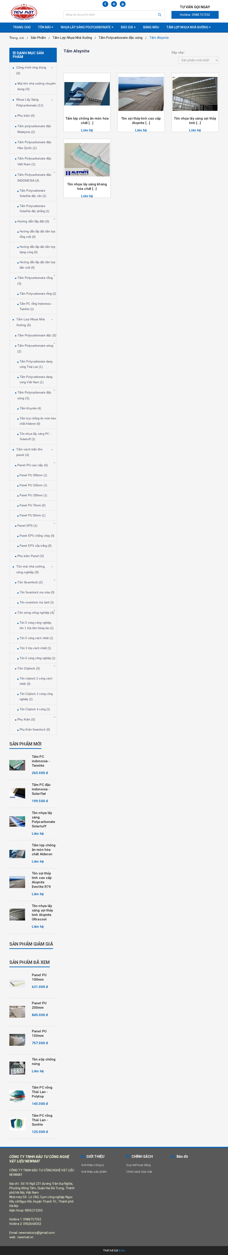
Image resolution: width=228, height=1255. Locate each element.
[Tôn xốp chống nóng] (17, 1068)
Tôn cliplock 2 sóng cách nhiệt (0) (36, 681)
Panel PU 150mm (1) (33, 485)
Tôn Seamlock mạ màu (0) (37, 592)
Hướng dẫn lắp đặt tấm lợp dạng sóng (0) (37, 249)
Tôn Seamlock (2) (30, 582)
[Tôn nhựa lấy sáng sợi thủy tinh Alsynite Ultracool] (17, 915)
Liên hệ (18, 37)
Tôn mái (44, 27)
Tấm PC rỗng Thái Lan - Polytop (42, 1091)
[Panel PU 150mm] (17, 1040)
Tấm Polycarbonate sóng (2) (35, 348)
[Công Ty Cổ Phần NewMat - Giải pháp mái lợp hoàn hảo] (33, 11)
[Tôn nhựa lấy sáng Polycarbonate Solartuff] (17, 822)
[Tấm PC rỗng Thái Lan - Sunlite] (17, 1124)
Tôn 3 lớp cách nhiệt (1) (35, 648)
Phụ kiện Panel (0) (30, 556)
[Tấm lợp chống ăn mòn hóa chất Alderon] (17, 854)
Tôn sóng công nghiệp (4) (35, 612)
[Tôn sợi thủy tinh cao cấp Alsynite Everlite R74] (17, 882)
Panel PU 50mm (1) (32, 515)
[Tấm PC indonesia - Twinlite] (17, 765)
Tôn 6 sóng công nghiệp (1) (37, 658)
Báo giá (127, 27)
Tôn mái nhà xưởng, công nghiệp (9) (30, 569)
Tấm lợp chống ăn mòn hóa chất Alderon (43, 849)
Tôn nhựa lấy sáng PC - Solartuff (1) (35, 436)
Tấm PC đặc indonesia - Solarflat (41, 789)
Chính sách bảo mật (139, 1171)
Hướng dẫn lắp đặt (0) (33, 221)
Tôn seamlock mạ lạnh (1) (37, 602)
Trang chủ (22, 27)
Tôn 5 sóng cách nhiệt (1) (36, 638)
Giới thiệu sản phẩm (94, 1171)
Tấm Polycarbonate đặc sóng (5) (34, 395)
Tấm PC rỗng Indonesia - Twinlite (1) (36, 306)
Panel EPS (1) (27, 525)
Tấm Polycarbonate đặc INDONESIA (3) (34, 177)
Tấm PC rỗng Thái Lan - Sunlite (42, 1120)
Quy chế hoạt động (138, 1165)
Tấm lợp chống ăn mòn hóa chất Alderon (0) (38, 421)
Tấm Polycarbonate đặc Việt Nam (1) (34, 161)
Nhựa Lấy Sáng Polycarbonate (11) (29, 102)
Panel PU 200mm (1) (33, 475)
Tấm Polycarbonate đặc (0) (37, 335)
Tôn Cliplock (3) (28, 668)
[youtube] (123, 4)
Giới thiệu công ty (92, 1165)
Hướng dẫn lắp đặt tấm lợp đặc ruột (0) (37, 265)
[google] (114, 4)
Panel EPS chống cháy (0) (37, 535)
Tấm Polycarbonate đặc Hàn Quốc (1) (34, 145)
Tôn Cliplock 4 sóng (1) (35, 709)
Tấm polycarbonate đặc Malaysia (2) (34, 129)
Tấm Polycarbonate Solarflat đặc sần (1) (33, 193)
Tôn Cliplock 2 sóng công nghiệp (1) (36, 696)
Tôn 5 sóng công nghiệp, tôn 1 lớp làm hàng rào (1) (37, 625)
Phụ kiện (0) (26, 115)
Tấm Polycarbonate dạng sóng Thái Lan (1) (36, 364)
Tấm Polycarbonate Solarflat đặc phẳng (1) (34, 208)
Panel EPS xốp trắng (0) (35, 545)
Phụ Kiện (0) (26, 719)
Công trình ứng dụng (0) (31, 70)
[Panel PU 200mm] (17, 1012)
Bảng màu (151, 27)
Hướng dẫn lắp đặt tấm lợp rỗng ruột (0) (37, 234)
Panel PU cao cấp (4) (32, 465)
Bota (122, 1250)
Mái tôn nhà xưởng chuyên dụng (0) (36, 86)
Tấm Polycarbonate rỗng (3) (35, 280)
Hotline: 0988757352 (195, 15)
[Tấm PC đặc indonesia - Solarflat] (17, 793)
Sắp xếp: (178, 52)
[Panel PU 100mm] (17, 984)
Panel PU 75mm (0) (32, 505)
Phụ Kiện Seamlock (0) (35, 729)
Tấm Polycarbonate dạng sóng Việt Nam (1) (36, 379)
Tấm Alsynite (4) (30, 408)
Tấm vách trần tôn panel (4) (29, 452)
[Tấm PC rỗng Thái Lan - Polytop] (17, 1096)
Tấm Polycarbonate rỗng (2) (38, 293)
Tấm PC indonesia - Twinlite (41, 761)
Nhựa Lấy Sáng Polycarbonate (86, 27)
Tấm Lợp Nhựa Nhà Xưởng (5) (30, 322)
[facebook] (105, 4)
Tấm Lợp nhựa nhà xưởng (188, 27)
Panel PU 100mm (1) (33, 495)
